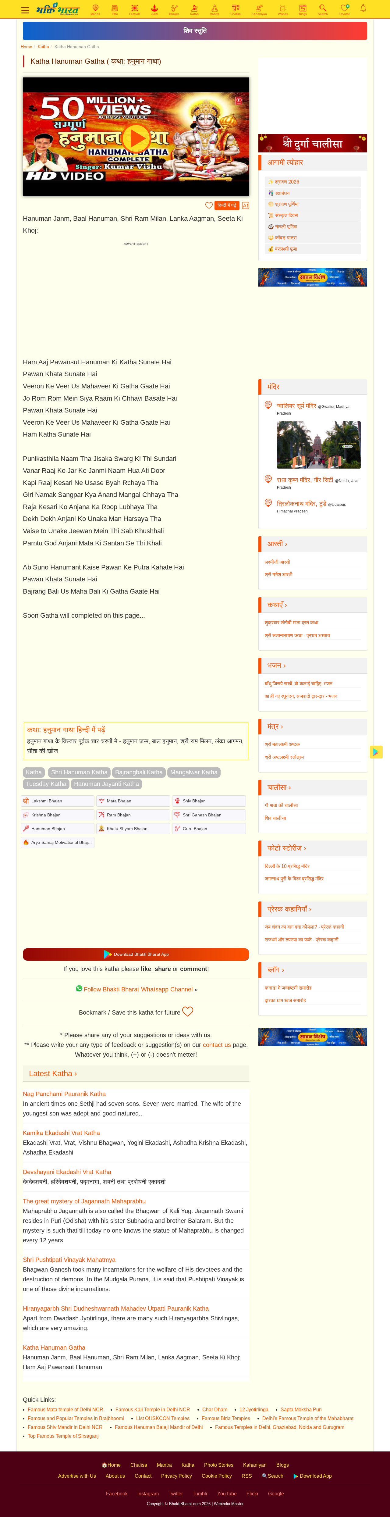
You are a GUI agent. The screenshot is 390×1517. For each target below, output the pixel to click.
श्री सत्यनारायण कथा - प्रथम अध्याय (297, 635)
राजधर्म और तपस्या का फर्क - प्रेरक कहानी (302, 939)
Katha (43, 46)
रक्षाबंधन (282, 193)
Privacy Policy (176, 1476)
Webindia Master (228, 1503)
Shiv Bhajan (194, 800)
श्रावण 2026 (287, 181)
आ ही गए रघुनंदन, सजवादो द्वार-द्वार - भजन (301, 696)
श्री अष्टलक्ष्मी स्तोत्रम (284, 757)
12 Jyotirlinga (253, 1409)
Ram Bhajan (119, 814)
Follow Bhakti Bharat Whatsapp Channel (138, 989)
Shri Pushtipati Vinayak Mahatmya (69, 1259)
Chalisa (138, 1465)
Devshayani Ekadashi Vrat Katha (67, 1172)
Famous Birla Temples (226, 1418)
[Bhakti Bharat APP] (376, 751)
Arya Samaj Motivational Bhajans (63, 842)
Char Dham (214, 1409)
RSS (247, 1476)
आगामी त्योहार (285, 162)
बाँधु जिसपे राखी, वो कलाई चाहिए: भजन (298, 683)
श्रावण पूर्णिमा (287, 204)
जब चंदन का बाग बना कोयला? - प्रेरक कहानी (304, 927)
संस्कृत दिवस (286, 215)
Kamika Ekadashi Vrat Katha (61, 1133)
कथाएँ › (277, 605)
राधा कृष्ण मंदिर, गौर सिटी (305, 480)
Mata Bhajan (119, 800)
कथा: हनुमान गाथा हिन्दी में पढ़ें (66, 730)
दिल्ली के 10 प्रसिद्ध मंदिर (287, 866)
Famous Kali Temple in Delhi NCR (152, 1409)
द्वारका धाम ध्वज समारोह (285, 1000)
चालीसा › (279, 787)
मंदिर (273, 387)
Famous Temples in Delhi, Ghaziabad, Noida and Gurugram (279, 1427)
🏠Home (111, 1465)
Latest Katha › (53, 1073)
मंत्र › (275, 726)
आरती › (277, 544)
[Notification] (363, 8)
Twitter (175, 1493)
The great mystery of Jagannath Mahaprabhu (84, 1201)
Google (276, 1493)
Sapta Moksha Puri (301, 1409)
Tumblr (200, 1493)
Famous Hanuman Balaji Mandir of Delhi (159, 1427)
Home (26, 46)
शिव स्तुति (195, 30)
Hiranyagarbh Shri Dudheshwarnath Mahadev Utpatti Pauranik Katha (116, 1308)
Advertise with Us (77, 1476)
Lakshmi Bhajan (46, 800)
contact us (217, 1044)
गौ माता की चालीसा (281, 805)
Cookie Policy (217, 1476)
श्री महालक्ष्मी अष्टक (282, 744)
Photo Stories (218, 1465)
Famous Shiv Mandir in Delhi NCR (65, 1427)
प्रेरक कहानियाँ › (289, 909)
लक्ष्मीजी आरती (277, 562)
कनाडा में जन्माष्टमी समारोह (288, 988)
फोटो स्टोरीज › (287, 848)
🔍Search (272, 1476)
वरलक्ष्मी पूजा (286, 249)
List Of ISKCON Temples (163, 1418)
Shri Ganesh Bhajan (202, 814)
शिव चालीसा (275, 818)
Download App (315, 1476)
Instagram (148, 1493)
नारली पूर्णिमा (286, 226)
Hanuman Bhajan (48, 828)
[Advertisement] (136, 671)
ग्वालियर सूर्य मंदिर (296, 405)
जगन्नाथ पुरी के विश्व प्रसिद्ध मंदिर (294, 878)
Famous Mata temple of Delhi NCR (65, 1409)
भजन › (277, 665)
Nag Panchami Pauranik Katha (64, 1093)
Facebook (117, 1493)
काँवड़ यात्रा (286, 237)
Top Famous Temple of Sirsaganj (63, 1436)
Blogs (282, 1465)
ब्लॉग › (276, 970)
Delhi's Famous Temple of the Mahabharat (307, 1418)
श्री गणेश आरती (278, 574)
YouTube (227, 1493)
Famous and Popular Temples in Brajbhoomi (76, 1418)
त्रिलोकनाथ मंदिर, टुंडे (301, 503)
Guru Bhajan (195, 828)
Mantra (164, 1465)
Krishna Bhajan (46, 814)
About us (115, 1476)
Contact (143, 1476)
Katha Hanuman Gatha (54, 1347)
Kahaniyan (255, 1465)
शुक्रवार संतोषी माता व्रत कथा (291, 622)
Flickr (252, 1493)
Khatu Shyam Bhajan (127, 828)
